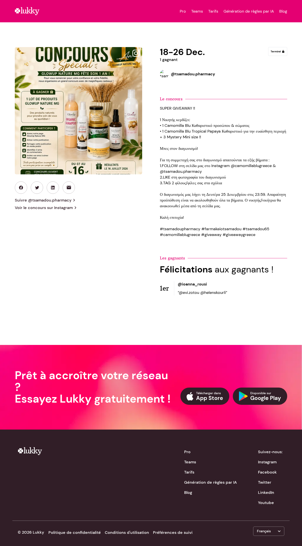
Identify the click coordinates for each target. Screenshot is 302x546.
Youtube (266, 502)
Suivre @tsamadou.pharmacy (46, 200)
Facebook (267, 472)
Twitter (264, 482)
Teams (197, 11)
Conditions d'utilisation (127, 532)
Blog (283, 11)
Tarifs (213, 11)
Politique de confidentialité (74, 532)
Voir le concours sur (46, 207)
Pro (183, 11)
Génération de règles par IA (249, 11)
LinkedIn (266, 492)
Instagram (267, 462)
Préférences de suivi (173, 532)
